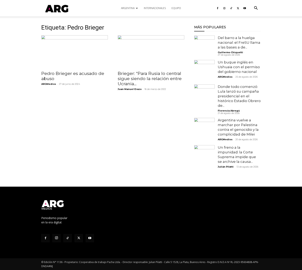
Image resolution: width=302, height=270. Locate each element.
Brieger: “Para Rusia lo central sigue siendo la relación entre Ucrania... (150, 78)
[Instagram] (224, 8)
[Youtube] (245, 8)
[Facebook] (217, 8)
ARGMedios (48, 84)
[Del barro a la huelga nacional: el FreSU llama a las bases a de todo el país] (204, 46)
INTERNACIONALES (155, 8)
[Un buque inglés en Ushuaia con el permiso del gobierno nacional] (204, 70)
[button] (256, 8)
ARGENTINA (128, 8)
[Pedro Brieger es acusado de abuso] (74, 51)
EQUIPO (176, 8)
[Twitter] (238, 8)
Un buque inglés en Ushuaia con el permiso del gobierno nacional (239, 67)
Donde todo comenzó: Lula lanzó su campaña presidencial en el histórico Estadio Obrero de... (239, 96)
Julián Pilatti (226, 166)
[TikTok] (231, 8)
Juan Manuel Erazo (130, 89)
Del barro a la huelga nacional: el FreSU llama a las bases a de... (239, 42)
